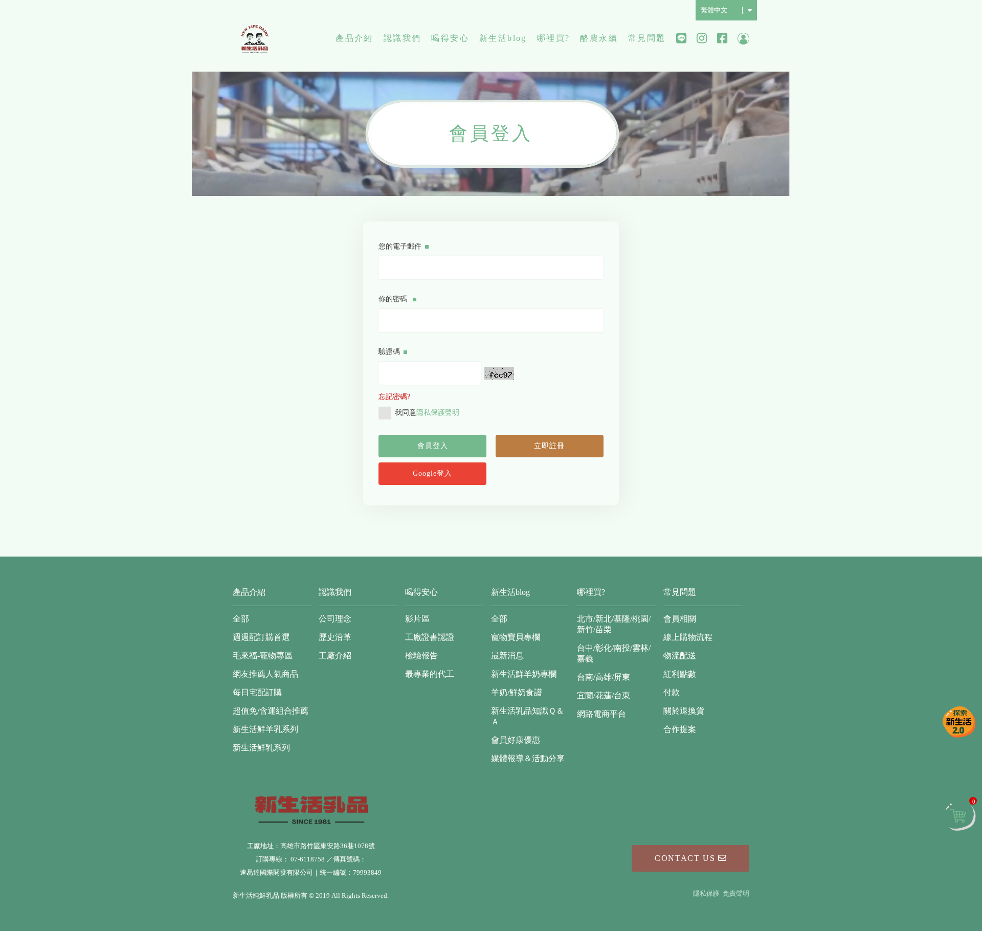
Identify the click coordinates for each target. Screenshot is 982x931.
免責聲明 (736, 893)
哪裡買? (553, 38)
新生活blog (503, 38)
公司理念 (335, 618)
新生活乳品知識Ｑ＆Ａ (527, 716)
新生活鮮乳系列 (261, 747)
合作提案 (679, 729)
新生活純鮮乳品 (255, 38)
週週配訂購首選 (261, 637)
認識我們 (402, 38)
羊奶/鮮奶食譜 (516, 692)
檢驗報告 (421, 655)
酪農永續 (599, 38)
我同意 (427, 412)
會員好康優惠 (515, 740)
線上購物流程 (687, 637)
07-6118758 (308, 859)
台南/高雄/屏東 (603, 677)
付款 (671, 692)
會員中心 (743, 39)
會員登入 (432, 446)
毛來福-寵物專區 (263, 655)
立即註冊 (549, 446)
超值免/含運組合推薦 (270, 710)
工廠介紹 (335, 655)
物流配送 (679, 655)
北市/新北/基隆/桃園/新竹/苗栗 (614, 624)
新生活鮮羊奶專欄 (523, 674)
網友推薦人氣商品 (265, 674)
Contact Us (686, 858)
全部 (241, 618)
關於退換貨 (683, 710)
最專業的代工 (429, 674)
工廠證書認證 (429, 637)
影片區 (417, 618)
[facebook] (722, 38)
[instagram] (702, 38)
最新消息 (507, 655)
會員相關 (679, 618)
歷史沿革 (335, 637)
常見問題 (647, 38)
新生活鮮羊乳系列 (265, 729)
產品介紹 (354, 38)
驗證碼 (389, 352)
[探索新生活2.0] (959, 722)
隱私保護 (706, 893)
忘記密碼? (394, 397)
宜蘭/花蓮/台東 (603, 695)
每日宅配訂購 (257, 692)
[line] (681, 38)
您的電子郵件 (399, 246)
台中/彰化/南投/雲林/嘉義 (614, 653)
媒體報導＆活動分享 (528, 758)
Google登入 (432, 473)
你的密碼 (393, 299)
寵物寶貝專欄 (515, 637)
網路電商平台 (601, 714)
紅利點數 (679, 674)
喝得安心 (450, 38)
